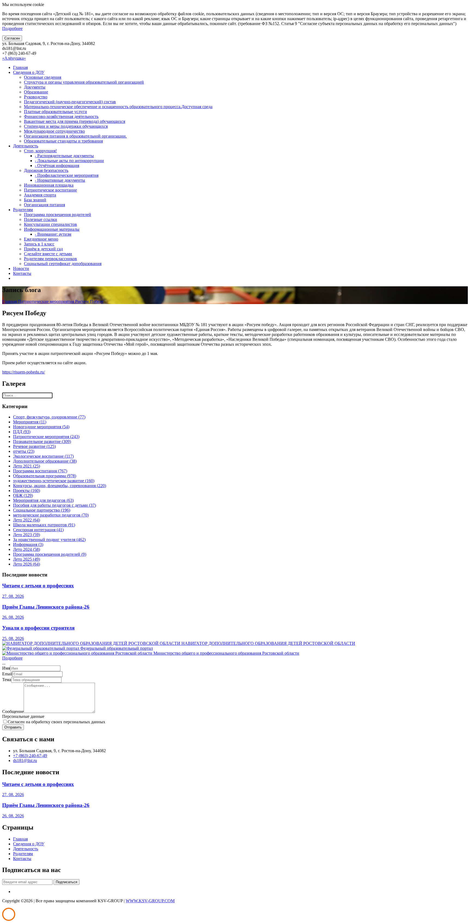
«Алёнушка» (14, 58)
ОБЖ (23, 495)
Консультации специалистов (50, 224)
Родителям (23, 209)
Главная (20, 67)
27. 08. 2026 (13, 596)
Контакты (22, 273)
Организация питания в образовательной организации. (75, 136)
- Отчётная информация (57, 165)
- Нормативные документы (60, 180)
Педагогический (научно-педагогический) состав (70, 101)
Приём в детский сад (43, 249)
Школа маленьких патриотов (44, 525)
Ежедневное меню (41, 239)
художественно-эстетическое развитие (53, 480)
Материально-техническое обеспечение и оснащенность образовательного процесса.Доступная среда (118, 106)
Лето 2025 (26, 559)
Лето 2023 (26, 534)
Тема (6, 679)
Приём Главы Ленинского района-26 (45, 607)
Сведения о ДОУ (28, 72)
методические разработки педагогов (51, 515)
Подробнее (12, 28)
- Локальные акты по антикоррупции (69, 160)
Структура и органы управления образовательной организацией (84, 82)
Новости (21, 268)
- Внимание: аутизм (53, 234)
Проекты (26, 490)
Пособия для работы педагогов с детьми (54, 505)
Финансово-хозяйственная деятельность (61, 116)
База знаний (35, 200)
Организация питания (44, 204)
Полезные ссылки (40, 219)
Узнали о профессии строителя (38, 628)
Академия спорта (40, 195)
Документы (34, 87)
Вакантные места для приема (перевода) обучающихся (74, 121)
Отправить (13, 727)
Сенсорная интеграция (38, 529)
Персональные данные (23, 716)
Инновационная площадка (48, 185)
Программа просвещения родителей (57, 214)
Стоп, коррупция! (40, 150)
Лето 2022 (26, 520)
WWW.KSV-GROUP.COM (150, 900)
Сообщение (13, 711)
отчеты (23, 451)
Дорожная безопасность (46, 170)
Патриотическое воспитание (50, 190)
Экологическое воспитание (43, 456)
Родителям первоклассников (50, 258)
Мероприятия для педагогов (43, 500)
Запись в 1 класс (39, 244)
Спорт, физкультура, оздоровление (49, 417)
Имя (6, 668)
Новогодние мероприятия (41, 426)
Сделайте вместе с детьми (48, 253)
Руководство (35, 97)
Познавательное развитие (42, 441)
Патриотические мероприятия (46, 301)
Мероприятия (29, 422)
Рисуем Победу (89, 301)
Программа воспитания (40, 471)
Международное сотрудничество (54, 131)
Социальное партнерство (41, 510)
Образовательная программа (44, 475)
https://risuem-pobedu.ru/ (23, 372)
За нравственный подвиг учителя (49, 539)
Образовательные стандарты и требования (63, 141)
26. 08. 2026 (13, 617)
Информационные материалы (51, 229)
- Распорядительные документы (64, 155)
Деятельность (25, 146)
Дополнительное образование (45, 461)
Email (7, 674)
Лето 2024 (26, 549)
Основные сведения (42, 77)
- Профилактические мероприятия (66, 175)
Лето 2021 (26, 466)
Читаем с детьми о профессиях (38, 585)
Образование (36, 92)
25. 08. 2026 (13, 638)
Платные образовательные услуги (55, 111)
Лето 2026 (26, 564)
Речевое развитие (34, 446)
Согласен (12, 38)
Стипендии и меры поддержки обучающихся (66, 126)
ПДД (21, 431)
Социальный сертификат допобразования (62, 263)
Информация (28, 544)
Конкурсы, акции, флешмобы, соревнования (59, 485)
